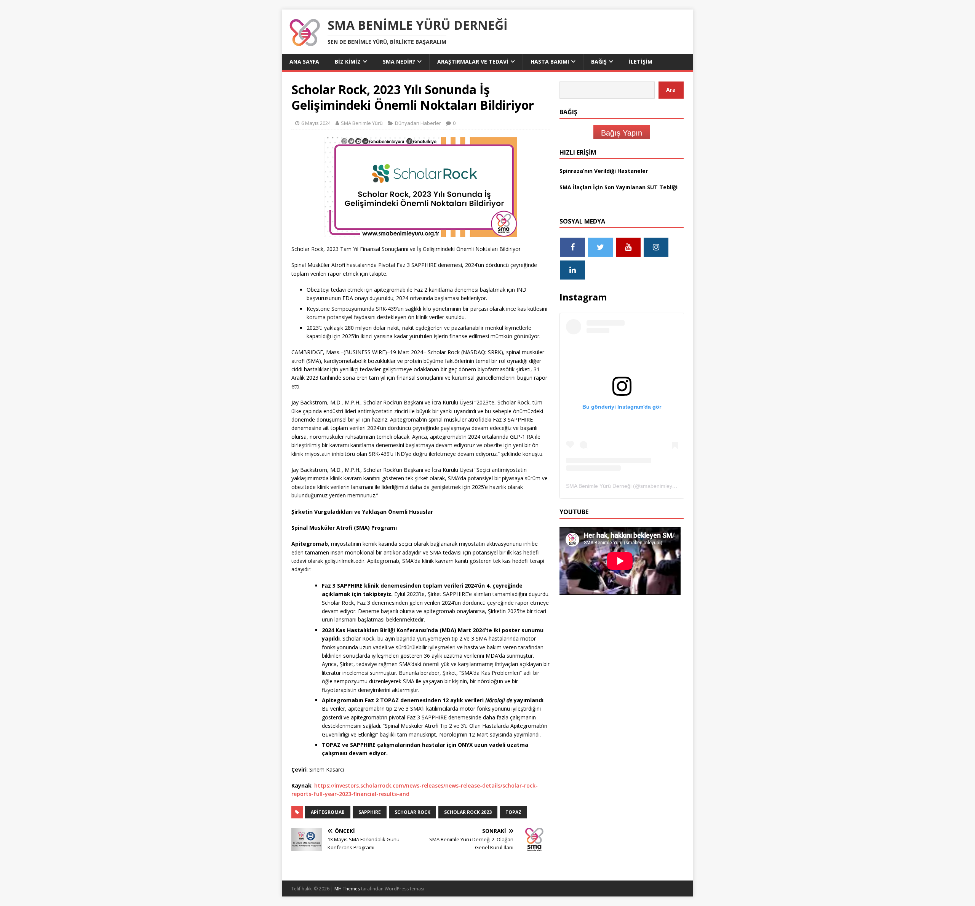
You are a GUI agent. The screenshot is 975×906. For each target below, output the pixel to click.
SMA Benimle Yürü (362, 123)
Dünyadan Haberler (418, 123)
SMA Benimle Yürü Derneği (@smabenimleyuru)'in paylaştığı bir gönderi (653, 486)
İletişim (640, 61)
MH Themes (347, 888)
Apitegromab (328, 812)
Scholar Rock (412, 812)
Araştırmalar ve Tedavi (472, 61)
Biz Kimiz (348, 61)
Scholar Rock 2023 (468, 812)
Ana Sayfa (304, 61)
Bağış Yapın (621, 133)
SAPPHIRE (369, 812)
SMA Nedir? (399, 61)
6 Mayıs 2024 (316, 123)
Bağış (599, 61)
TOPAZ (513, 812)
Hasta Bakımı (550, 61)
